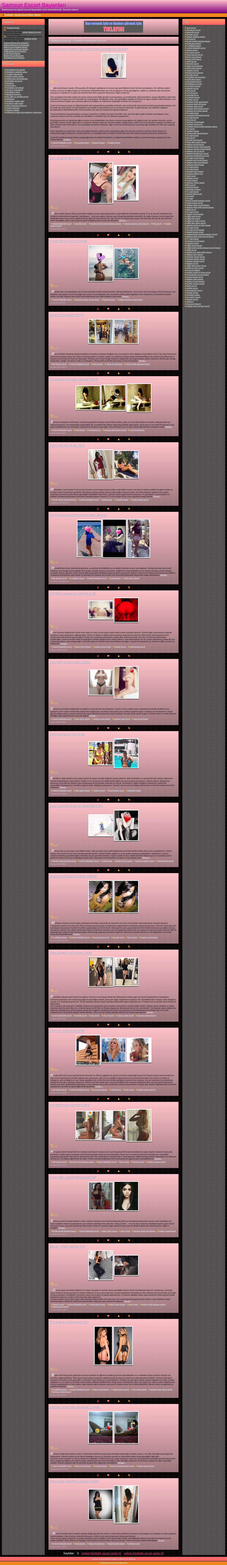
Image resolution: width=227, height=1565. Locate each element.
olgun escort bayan (114, 364)
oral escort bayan (137, 430)
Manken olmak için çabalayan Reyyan (75, 1407)
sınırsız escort (138, 1162)
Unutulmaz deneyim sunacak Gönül (74, 379)
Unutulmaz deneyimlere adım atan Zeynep (78, 515)
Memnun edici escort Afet (67, 1031)
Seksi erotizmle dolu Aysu (67, 734)
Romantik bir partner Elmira (69, 241)
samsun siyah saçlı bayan (144, 1231)
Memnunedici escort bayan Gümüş (73, 876)
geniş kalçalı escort (101, 937)
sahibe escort (120, 647)
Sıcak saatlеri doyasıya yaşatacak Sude (76, 806)
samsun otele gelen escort (115, 430)
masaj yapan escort (140, 500)
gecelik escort (81, 224)
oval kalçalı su (95, 430)
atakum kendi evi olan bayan (131, 300)
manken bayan (122, 500)
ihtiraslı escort (58, 1305)
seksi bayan (98, 364)
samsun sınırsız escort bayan (137, 224)
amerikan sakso (134, 791)
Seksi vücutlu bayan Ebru (67, 445)
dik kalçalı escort (60, 364)
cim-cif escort (108, 1016)
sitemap (132, 1559)
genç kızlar (132, 937)
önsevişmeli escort (137, 647)
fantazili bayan (99, 143)
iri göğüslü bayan (77, 578)
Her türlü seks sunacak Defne (70, 1105)
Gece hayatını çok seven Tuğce (71, 953)
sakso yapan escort (126, 1016)
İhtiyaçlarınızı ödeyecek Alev (69, 1322)
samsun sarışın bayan (147, 1016)
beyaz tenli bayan (100, 1090)
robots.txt (122, 1559)
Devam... (67, 140)
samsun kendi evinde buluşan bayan (105, 224)
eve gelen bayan (82, 143)
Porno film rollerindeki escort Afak (73, 1177)
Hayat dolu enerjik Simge (67, 315)
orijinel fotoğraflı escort (62, 143)
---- (56, 81)
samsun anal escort (122, 719)
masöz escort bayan (149, 937)
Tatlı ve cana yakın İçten (66, 158)
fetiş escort (157, 224)
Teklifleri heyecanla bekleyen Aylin (73, 593)
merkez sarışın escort (146, 1090)
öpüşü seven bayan (103, 647)
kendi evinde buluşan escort (137, 364)
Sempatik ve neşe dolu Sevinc (70, 662)
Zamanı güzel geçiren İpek (68, 1246)
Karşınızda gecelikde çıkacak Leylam (75, 1481)
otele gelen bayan (131, 578)
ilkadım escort (114, 143)
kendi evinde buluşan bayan (64, 500)
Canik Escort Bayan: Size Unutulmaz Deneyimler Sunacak (89, 49)
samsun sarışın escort (145, 861)
